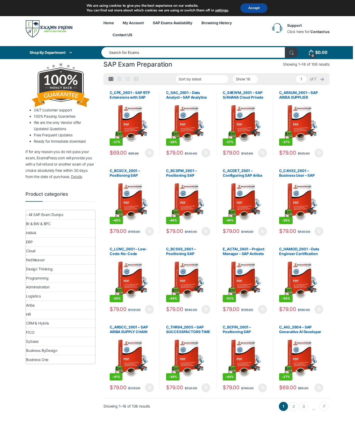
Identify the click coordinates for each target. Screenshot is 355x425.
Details (76, 176)
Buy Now (149, 153)
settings (221, 10)
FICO (30, 332)
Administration (38, 287)
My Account (133, 23)
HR (28, 314)
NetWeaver (35, 260)
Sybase (32, 341)
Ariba (30, 305)
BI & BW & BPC (38, 223)
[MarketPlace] (49, 29)
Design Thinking (39, 269)
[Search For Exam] (291, 52)
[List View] (127, 79)
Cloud (31, 251)
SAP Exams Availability (172, 23)
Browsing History (216, 23)
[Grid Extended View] (119, 79)
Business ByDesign (41, 350)
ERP (29, 242)
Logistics (33, 296)
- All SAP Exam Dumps (44, 214)
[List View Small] (136, 79)
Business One (37, 359)
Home (108, 23)
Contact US (122, 35)
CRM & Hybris (37, 323)
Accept (254, 7)
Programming (37, 278)
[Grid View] (111, 79)
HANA (31, 233)
